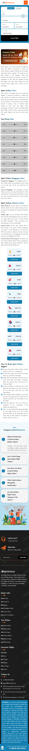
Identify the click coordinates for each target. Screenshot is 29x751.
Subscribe (23, 557)
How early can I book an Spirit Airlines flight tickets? (14, 471)
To (3, 18)
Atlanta (5, 653)
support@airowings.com (9, 683)
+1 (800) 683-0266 (13, 541)
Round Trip (10, 8)
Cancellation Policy (8, 608)
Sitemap (5, 605)
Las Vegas (6, 666)
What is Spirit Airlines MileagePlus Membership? (14, 482)
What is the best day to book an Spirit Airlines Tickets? (14, 439)
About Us (5, 598)
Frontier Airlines (7, 635)
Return (17, 24)
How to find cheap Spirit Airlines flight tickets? (13, 459)
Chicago (5, 659)
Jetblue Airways (7, 639)
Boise (4, 656)
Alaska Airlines (7, 626)
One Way (18, 8)
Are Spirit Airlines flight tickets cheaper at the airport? (13, 496)
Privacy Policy (6, 612)
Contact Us (6, 602)
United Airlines (7, 629)
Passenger (5, 31)
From (3, 11)
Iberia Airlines (6, 642)
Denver (5, 669)
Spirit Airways (6, 632)
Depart (4, 24)
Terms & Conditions (8, 615)
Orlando (5, 663)
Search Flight (14, 38)
